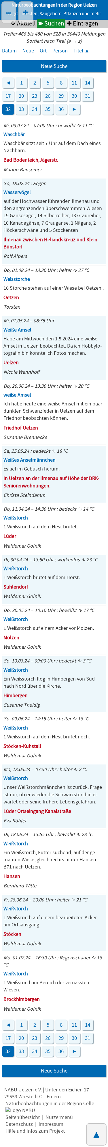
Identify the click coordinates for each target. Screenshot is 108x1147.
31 (87, 96)
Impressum (51, 1124)
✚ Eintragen (82, 23)
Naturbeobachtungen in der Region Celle (49, 1104)
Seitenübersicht (22, 1117)
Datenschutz (19, 1124)
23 (34, 96)
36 (61, 109)
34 (34, 109)
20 (21, 96)
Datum (9, 51)
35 (47, 109)
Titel (78, 51)
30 (74, 96)
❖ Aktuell (23, 23)
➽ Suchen (51, 23)
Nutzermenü (59, 1117)
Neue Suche (54, 66)
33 (21, 109)
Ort (43, 51)
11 (74, 83)
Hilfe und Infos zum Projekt (35, 1131)
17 (8, 96)
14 (87, 83)
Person (60, 51)
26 (47, 96)
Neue (28, 51)
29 (61, 96)
